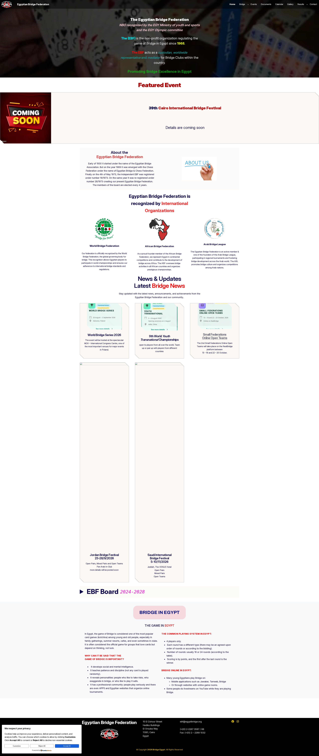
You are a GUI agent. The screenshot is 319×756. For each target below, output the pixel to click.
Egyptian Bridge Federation (33, 4)
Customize (17, 746)
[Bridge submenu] (248, 4)
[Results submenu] (307, 4)
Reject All (42, 746)
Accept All (67, 746)
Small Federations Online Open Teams (214, 336)
